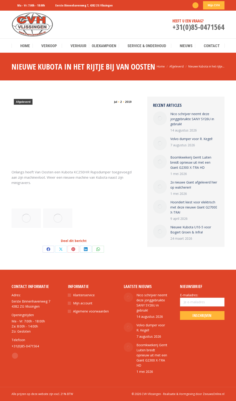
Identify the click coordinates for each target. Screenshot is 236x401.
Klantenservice (84, 295)
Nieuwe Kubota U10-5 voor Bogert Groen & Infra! (190, 229)
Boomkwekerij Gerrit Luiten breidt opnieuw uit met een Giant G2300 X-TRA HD (190, 162)
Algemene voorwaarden (91, 311)
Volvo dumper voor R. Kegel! (191, 139)
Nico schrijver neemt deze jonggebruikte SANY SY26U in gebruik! (192, 119)
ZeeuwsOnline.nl (213, 394)
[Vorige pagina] (160, 118)
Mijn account (82, 303)
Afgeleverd (23, 102)
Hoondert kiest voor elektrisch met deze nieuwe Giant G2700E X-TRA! (193, 207)
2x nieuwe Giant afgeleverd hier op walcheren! (193, 185)
